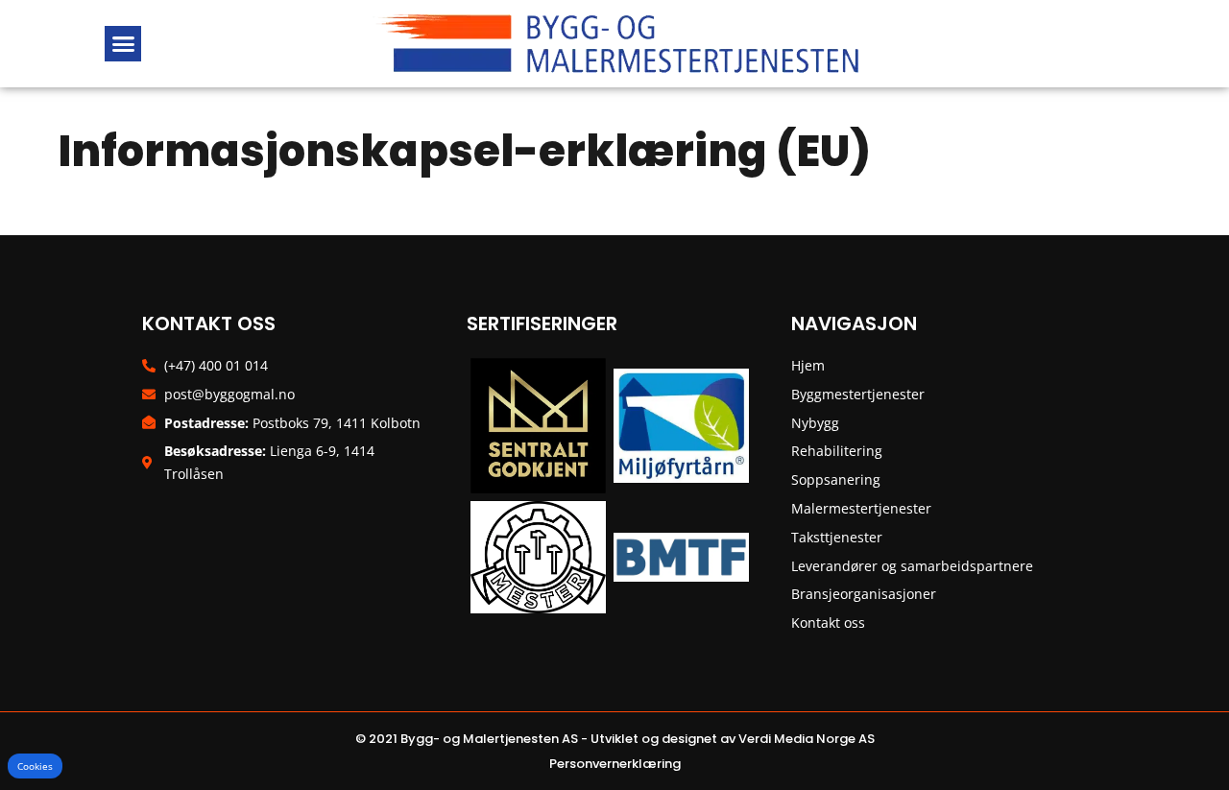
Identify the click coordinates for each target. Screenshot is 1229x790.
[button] (123, 44)
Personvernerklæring (615, 763)
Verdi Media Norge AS (806, 739)
